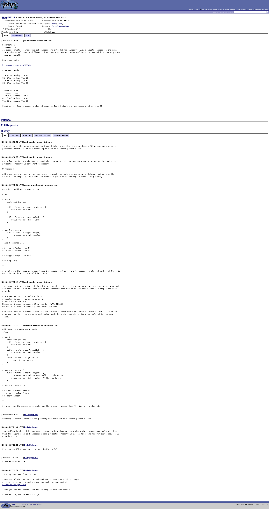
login (266, 9)
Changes (27, 135)
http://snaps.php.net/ (14, 485)
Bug (4, 17)
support (197, 9)
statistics (251, 9)
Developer (17, 35)
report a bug (217, 9)
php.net (190, 9)
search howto (241, 9)
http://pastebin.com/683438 (17, 65)
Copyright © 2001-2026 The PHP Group (26, 504)
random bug (259, 9)
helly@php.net (31, 427)
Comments (14, 135)
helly (54, 23)
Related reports (61, 135)
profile (59, 23)
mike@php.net (31, 414)
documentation (207, 9)
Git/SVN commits (42, 135)
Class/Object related (60, 26)
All (5, 135)
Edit (27, 35)
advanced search (229, 9)
